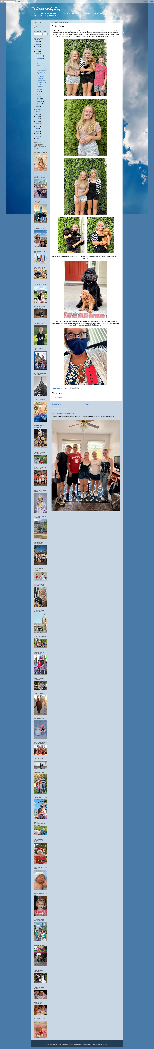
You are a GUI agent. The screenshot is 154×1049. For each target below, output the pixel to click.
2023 (37, 49)
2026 (37, 41)
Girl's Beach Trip (41, 67)
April (38, 96)
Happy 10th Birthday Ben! (41, 79)
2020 (37, 107)
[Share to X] (75, 388)
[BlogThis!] (73, 388)
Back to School (41, 65)
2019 (37, 109)
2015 (37, 119)
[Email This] (71, 388)
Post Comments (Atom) (65, 408)
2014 (37, 121)
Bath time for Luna (42, 82)
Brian (37, 24)
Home (86, 404)
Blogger (105, 1044)
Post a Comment (58, 397)
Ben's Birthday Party (41, 73)
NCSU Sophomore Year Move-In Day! (63, 413)
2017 (37, 114)
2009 (37, 133)
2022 (37, 51)
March (39, 99)
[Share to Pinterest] (78, 388)
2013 (37, 124)
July (38, 89)
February (40, 101)
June (38, 91)
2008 (37, 136)
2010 (37, 131)
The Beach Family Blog (45, 8)
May (38, 94)
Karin (37, 27)
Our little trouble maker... (42, 85)
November (40, 58)
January (39, 103)
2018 (37, 111)
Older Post (116, 404)
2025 (37, 44)
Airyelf (94, 1044)
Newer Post (56, 404)
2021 (37, 54)
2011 (37, 128)
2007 (37, 138)
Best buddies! (40, 76)
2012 (37, 126)
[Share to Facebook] (76, 388)
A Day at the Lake (42, 70)
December (40, 56)
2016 (37, 116)
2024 (37, 46)
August (39, 63)
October (39, 61)
